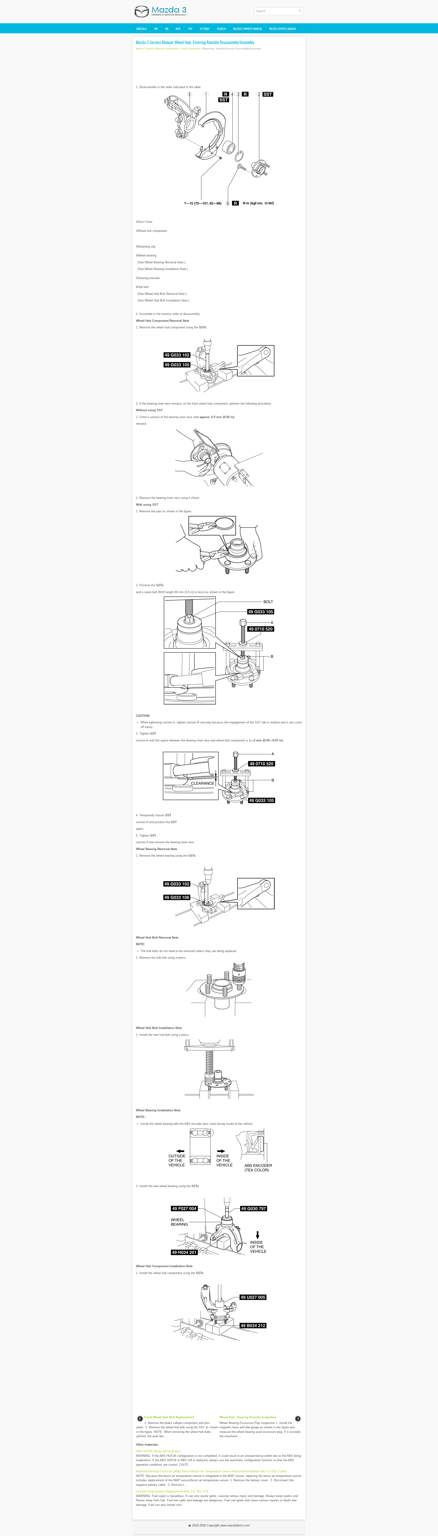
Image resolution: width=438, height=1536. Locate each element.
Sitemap (205, 29)
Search (221, 29)
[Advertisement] (219, 69)
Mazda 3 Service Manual (149, 48)
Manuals (141, 29)
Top (190, 29)
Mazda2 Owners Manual (247, 29)
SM (166, 29)
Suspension (171, 48)
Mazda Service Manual (282, 29)
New (178, 29)
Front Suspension (190, 48)
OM (156, 29)
